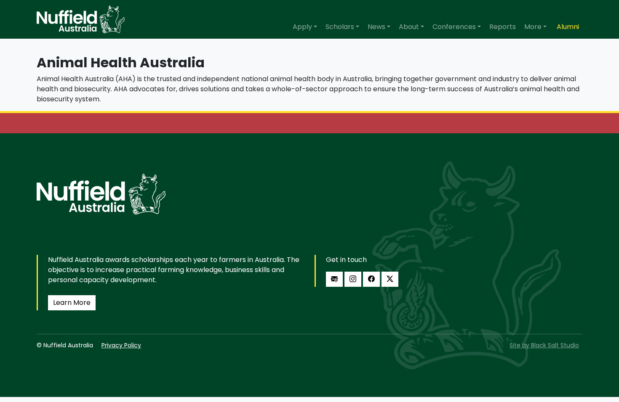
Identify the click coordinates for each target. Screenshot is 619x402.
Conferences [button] (454, 27)
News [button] (376, 27)
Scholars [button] (340, 27)
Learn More (72, 302)
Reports (502, 27)
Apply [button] (302, 27)
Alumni (568, 27)
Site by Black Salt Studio (544, 345)
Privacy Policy (121, 345)
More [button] (533, 27)
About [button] (409, 27)
